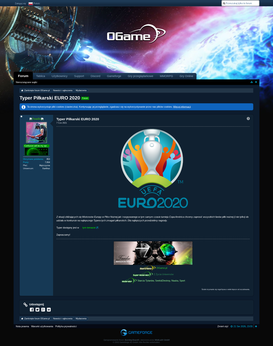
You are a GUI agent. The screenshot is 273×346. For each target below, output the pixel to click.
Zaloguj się (20, 3)
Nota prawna (22, 326)
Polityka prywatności (66, 326)
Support (79, 76)
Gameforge (114, 76)
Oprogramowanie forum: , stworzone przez (136, 340)
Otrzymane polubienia (33, 159)
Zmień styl (222, 326)
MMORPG (166, 76)
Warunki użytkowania (42, 326)
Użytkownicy (59, 76)
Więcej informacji (182, 106)
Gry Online (186, 76)
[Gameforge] (136, 329)
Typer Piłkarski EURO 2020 (50, 97)
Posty (25, 162)
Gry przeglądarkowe (140, 76)
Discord (95, 76)
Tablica (40, 76)
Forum (23, 76)
